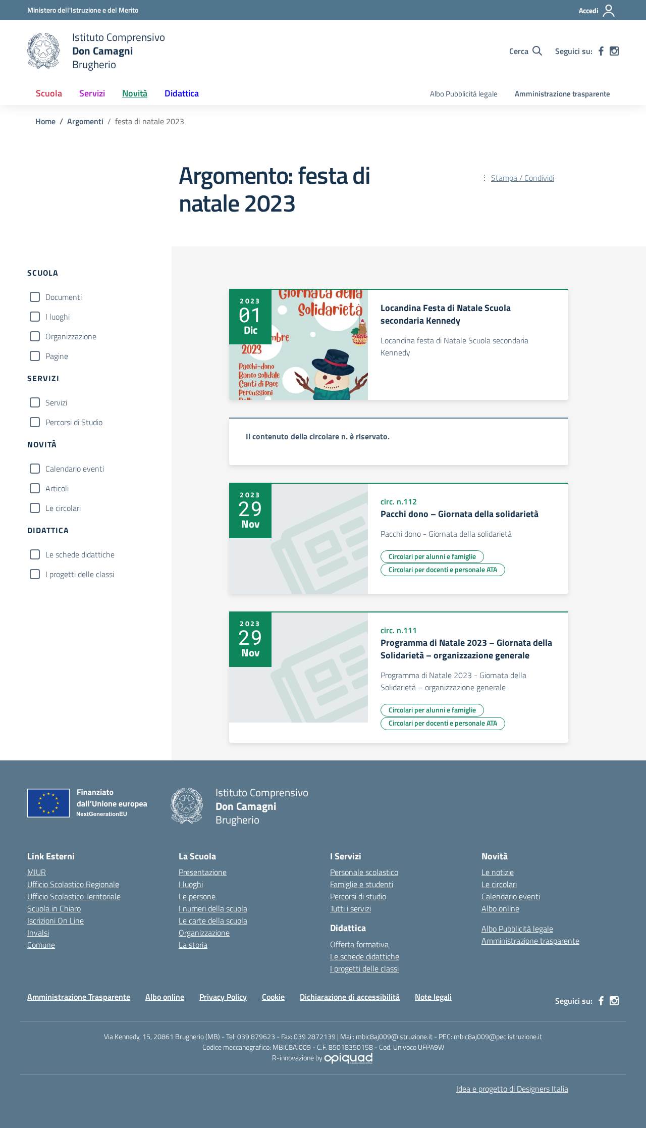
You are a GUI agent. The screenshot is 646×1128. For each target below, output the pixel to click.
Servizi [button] (92, 93)
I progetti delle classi (79, 574)
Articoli (57, 488)
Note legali (433, 997)
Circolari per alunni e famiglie (432, 556)
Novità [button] (134, 93)
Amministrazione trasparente (562, 93)
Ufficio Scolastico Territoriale (74, 896)
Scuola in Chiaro (54, 908)
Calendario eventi (74, 469)
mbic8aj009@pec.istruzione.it (498, 1036)
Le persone (197, 896)
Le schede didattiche (80, 554)
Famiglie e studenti (361, 884)
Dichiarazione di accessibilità (350, 997)
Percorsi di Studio (73, 422)
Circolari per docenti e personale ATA (443, 569)
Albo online (500, 908)
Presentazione (203, 872)
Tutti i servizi (350, 908)
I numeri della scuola (213, 908)
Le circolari (63, 508)
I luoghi (57, 317)
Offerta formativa (359, 944)
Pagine (56, 356)
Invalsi (38, 933)
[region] (398, 441)
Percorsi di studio (358, 896)
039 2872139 (315, 1036)
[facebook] (601, 51)
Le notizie (497, 872)
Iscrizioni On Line (55, 920)
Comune (41, 945)
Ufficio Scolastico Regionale (73, 884)
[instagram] (614, 51)
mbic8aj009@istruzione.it (394, 1036)
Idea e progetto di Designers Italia (512, 1089)
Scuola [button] (49, 93)
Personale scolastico (364, 872)
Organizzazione (70, 336)
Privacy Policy (223, 997)
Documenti (63, 297)
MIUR (36, 872)
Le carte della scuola (213, 920)
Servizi (56, 402)
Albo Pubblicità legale (464, 93)
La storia (193, 945)
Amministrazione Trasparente (78, 997)
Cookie (273, 997)
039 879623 (256, 1036)
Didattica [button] (182, 93)
